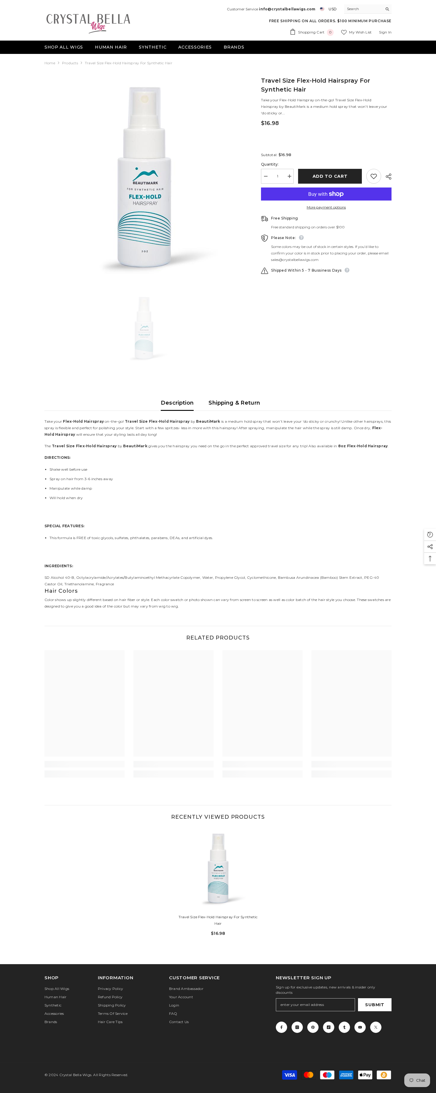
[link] (84, 764)
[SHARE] (386, 176)
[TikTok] (328, 1027)
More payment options (326, 207)
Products (70, 63)
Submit (374, 1004)
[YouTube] (360, 1027)
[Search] (368, 9)
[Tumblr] (344, 1027)
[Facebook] (281, 1027)
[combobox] (363, 8)
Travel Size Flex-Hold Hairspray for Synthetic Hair (218, 920)
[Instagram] (297, 1027)
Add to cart (330, 176)
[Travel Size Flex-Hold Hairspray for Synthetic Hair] (218, 869)
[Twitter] (375, 1027)
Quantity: (270, 164)
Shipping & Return (234, 403)
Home (49, 63)
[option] (144, 179)
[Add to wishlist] (373, 176)
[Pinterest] (313, 1027)
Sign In (385, 32)
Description (177, 403)
